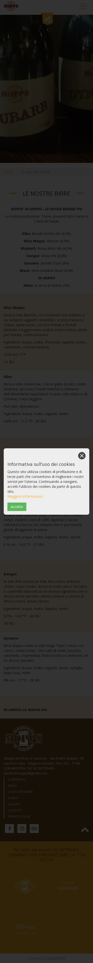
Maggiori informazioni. (25, 496)
